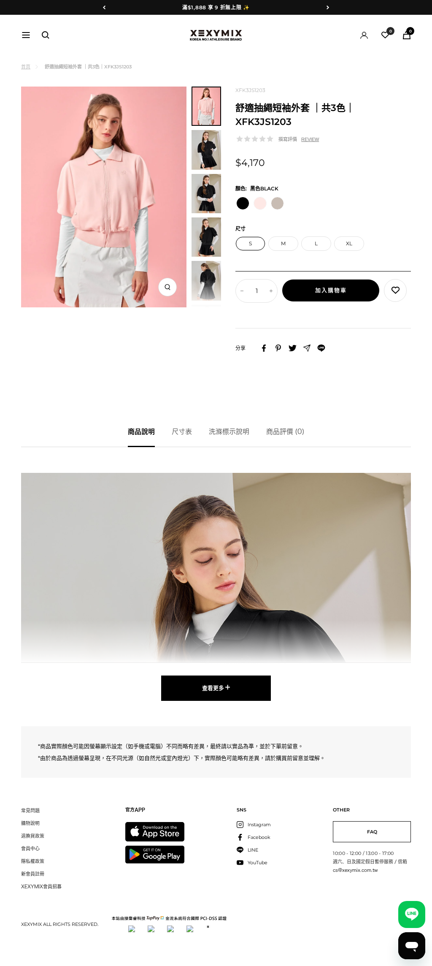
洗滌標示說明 (229, 431)
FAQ (372, 832)
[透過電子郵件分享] (307, 348)
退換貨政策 (32, 835)
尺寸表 (182, 431)
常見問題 (30, 810)
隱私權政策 (32, 861)
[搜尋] (45, 35)
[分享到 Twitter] (293, 348)
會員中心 (30, 848)
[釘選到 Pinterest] (278, 348)
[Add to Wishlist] (395, 290)
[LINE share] (321, 348)
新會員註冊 (32, 873)
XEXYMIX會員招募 (41, 886)
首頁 (25, 66)
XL (349, 243)
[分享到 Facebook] (264, 348)
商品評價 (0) (285, 431)
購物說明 (30, 823)
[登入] (364, 35)
